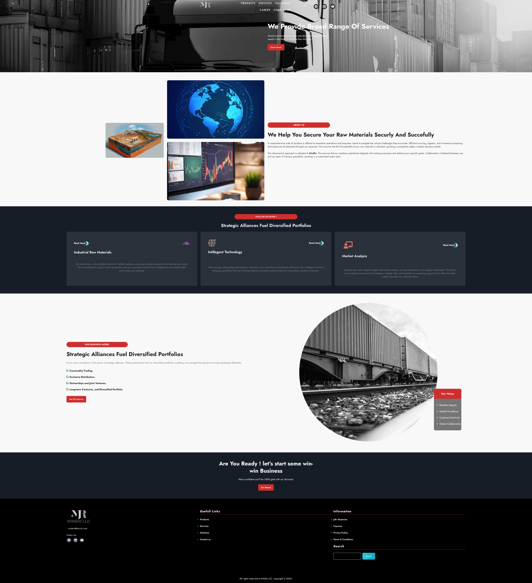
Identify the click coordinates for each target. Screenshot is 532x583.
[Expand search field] (305, 6)
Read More (79, 243)
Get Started (266, 487)
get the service (76, 399)
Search (369, 556)
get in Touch (276, 47)
